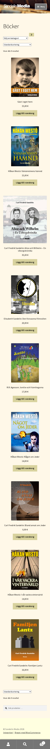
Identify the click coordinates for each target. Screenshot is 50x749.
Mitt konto (8, 744)
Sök (25, 744)
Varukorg (38, 742)
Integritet (8, 732)
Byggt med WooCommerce (27, 732)
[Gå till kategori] (31, 34)
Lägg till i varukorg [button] (25, 113)
